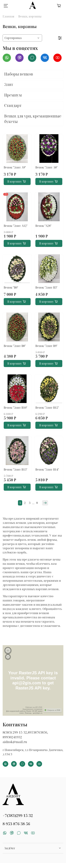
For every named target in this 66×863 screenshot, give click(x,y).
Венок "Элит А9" (15, 167)
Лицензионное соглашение (32, 709)
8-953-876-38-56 (16, 823)
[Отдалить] (8, 657)
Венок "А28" (43, 226)
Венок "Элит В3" (46, 287)
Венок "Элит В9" (46, 346)
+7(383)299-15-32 (18, 815)
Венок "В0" (11, 287)
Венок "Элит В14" (47, 469)
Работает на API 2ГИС (34, 707)
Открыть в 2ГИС (54, 710)
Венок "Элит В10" (15, 408)
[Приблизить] (7, 650)
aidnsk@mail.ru (15, 742)
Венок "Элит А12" (15, 226)
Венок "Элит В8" (15, 346)
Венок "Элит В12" (47, 408)
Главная (8, 16)
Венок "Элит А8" (46, 167)
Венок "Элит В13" (15, 469)
